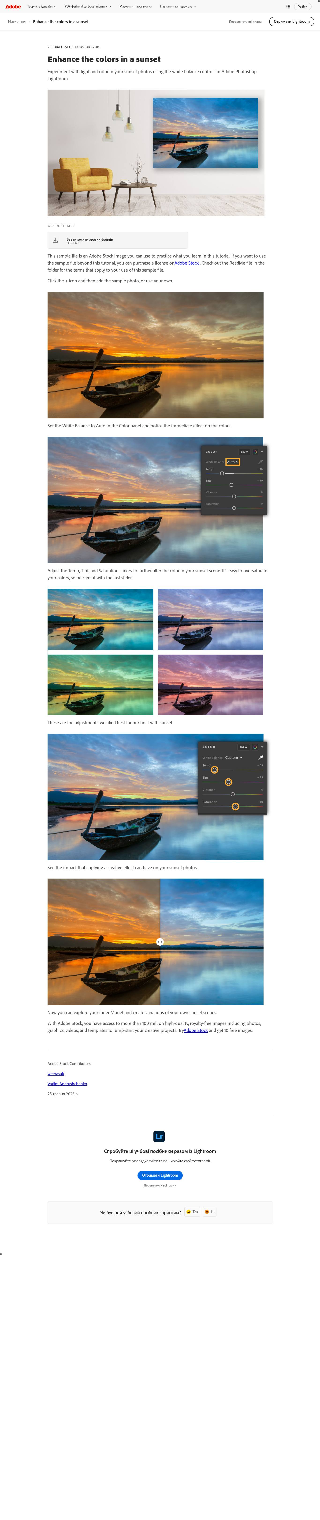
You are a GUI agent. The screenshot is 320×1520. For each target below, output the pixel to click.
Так (195, 1211)
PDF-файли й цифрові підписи (86, 6)
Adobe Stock (187, 263)
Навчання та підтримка (176, 6)
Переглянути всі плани (245, 21)
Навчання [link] (17, 21)
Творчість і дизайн (40, 6)
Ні (212, 1211)
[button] (288, 6)
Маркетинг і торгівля (133, 6)
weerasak (56, 1073)
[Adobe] (13, 6)
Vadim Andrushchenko (67, 1083)
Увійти (302, 6)
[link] (17, 21)
